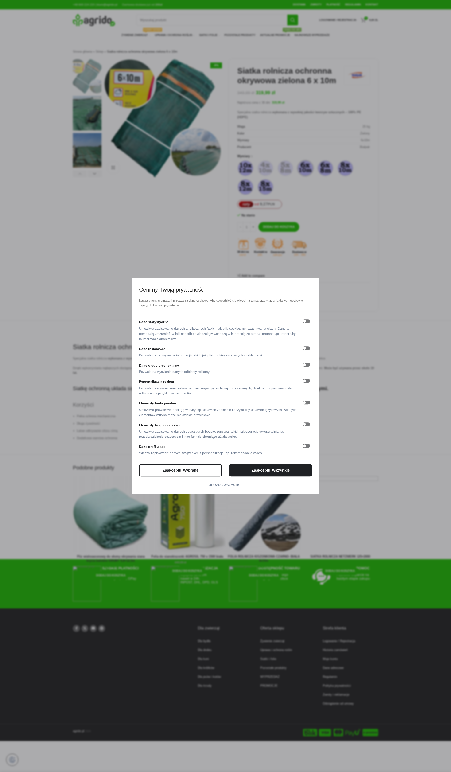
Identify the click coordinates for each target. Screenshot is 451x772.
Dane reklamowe (152, 349)
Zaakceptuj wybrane (180, 470)
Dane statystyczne (154, 322)
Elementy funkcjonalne (157, 403)
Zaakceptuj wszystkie (271, 470)
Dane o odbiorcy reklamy (159, 365)
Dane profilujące (152, 446)
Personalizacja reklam (156, 382)
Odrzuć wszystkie (226, 485)
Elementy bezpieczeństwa (159, 425)
